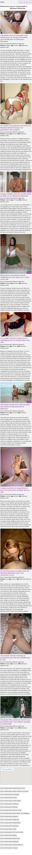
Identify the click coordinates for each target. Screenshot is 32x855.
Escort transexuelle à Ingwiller (9, 816)
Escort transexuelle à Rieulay (8, 807)
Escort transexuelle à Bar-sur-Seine (10, 810)
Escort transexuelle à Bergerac (9, 841)
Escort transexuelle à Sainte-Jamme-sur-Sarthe (14, 791)
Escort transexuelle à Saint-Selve (10, 838)
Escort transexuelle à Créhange (9, 794)
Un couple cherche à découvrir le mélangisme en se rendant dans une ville (15, 340)
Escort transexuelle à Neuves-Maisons (11, 844)
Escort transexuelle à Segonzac (9, 819)
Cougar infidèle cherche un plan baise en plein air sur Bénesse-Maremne (15, 195)
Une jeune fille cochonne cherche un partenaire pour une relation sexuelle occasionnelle (15, 722)
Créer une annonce (25, 2)
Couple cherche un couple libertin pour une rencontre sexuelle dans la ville (14, 490)
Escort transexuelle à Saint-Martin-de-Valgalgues (14, 813)
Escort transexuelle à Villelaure (9, 804)
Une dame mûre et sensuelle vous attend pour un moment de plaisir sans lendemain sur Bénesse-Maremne (14, 38)
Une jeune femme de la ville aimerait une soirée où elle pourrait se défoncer (15, 407)
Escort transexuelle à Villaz (8, 829)
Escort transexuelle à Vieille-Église (10, 800)
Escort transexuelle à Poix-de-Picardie (11, 832)
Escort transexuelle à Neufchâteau (10, 822)
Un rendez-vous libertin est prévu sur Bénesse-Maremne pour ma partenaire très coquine (15, 128)
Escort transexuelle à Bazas (8, 835)
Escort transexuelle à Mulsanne (9, 826)
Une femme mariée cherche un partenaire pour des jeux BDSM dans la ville (15, 658)
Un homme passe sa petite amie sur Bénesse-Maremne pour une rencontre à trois (15, 573)
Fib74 (2, 2)
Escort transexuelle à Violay (8, 797)
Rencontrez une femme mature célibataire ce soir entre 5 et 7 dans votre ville (14, 277)
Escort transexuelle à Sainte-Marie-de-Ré (12, 788)
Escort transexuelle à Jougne (8, 848)
